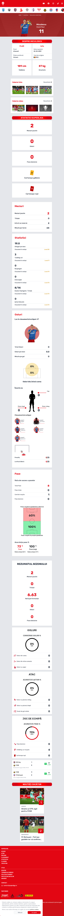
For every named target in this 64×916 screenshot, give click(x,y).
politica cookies (34, 909)
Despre (3, 870)
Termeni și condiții (7, 872)
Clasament (5, 857)
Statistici (4, 859)
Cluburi (4, 861)
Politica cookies (6, 874)
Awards (3, 878)
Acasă (3, 851)
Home (20, 15)
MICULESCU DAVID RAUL (35, 15)
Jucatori (4, 863)
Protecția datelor (7, 876)
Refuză (20, 912)
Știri (2, 853)
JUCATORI (25, 15)
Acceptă (34, 912)
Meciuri (3, 855)
